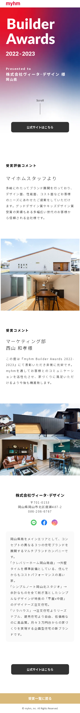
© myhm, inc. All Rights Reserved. (40, 708)
